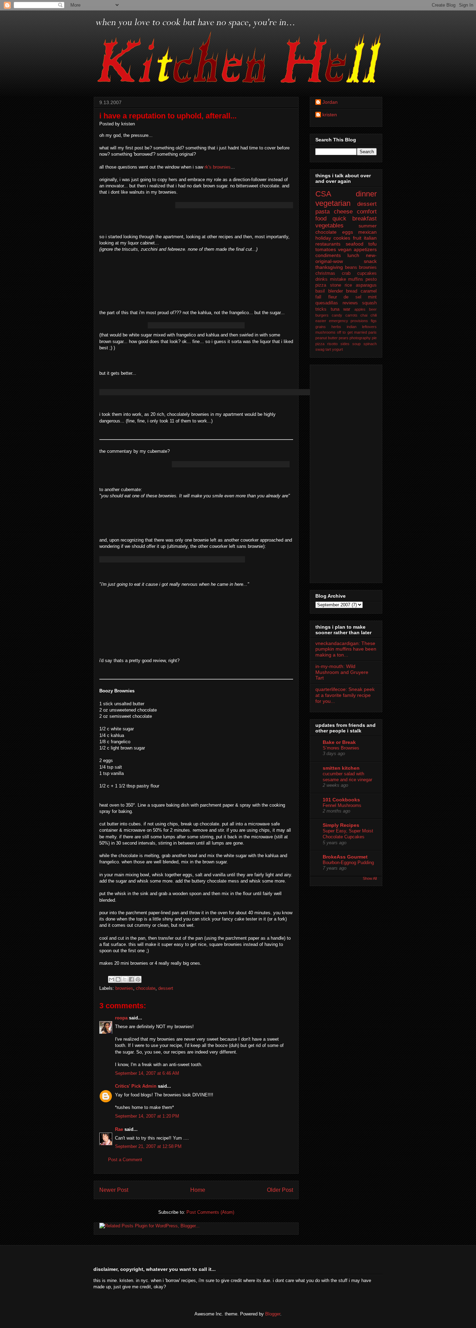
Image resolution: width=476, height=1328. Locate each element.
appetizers (365, 249)
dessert (165, 988)
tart (328, 349)
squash (369, 303)
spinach (370, 344)
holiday (323, 238)
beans (351, 267)
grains (320, 327)
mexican (367, 232)
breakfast (364, 218)
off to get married (352, 332)
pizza (319, 344)
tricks (321, 309)
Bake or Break (339, 742)
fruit (357, 238)
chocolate (145, 988)
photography (360, 338)
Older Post (280, 1190)
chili (373, 315)
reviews (350, 303)
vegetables (329, 225)
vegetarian (333, 203)
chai (363, 315)
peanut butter (326, 338)
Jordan (330, 102)
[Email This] (111, 979)
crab (346, 273)
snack (370, 261)
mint (372, 297)
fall (318, 297)
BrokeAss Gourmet (345, 857)
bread (351, 291)
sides (345, 344)
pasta (322, 211)
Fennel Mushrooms (342, 805)
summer (368, 225)
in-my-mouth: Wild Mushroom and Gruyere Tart (341, 672)
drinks (321, 279)
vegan (345, 249)
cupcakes (367, 273)
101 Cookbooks (341, 799)
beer (373, 309)
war (346, 309)
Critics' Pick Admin (135, 1086)
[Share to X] (124, 979)
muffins (355, 279)
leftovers (369, 327)
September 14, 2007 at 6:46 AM (147, 1073)
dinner (366, 193)
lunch (353, 255)
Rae (119, 1129)
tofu (372, 244)
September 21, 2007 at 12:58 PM (148, 1146)
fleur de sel (344, 297)
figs (374, 321)
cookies (341, 238)
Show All (370, 878)
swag (319, 349)
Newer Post (113, 1190)
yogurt (337, 349)
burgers (322, 315)
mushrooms (325, 332)
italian (370, 238)
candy (337, 315)
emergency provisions (348, 321)
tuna (335, 309)
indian (351, 327)
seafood (354, 244)
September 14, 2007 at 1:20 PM (147, 1116)
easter (320, 321)
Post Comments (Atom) (210, 1212)
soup (356, 344)
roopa (121, 1017)
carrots (351, 315)
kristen (329, 114)
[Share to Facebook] (131, 979)
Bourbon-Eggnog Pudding (348, 862)
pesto (371, 279)
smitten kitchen (341, 768)
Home (197, 1190)
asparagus (366, 285)
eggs (347, 232)
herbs (336, 327)
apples (360, 309)
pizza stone (328, 285)
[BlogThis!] (118, 979)
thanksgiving (329, 267)
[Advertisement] (343, 471)
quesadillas (326, 303)
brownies (124, 988)
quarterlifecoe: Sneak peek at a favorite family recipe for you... (345, 695)
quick (339, 218)
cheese (343, 211)
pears (343, 338)
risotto (332, 344)
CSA (323, 193)
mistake (338, 279)
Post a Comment (125, 1159)
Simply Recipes (341, 825)
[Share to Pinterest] (138, 979)
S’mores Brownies (341, 748)
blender (335, 291)
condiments (328, 255)
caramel (369, 291)
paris (372, 332)
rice (348, 285)
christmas (325, 273)
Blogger (272, 1314)
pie (374, 338)
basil (320, 291)
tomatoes (325, 249)
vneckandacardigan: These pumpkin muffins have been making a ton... (345, 649)
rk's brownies (218, 167)
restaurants (327, 244)
